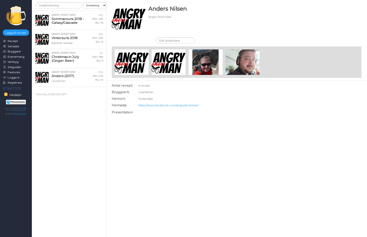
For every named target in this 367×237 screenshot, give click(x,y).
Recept (13, 41)
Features (14, 72)
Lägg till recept (16, 32)
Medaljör (15, 95)
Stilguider (14, 67)
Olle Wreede (19, 114)
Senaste (13, 46)
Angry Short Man (63, 15)
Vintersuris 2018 (65, 38)
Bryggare (14, 51)
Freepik (22, 108)
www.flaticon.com (18, 110)
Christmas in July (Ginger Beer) (65, 59)
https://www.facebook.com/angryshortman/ (168, 105)
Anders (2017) (63, 76)
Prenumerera (17, 101)
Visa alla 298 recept (51, 94)
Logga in (14, 77)
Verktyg (13, 61)
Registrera (15, 82)
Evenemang (16, 56)
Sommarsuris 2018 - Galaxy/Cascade (68, 21)
